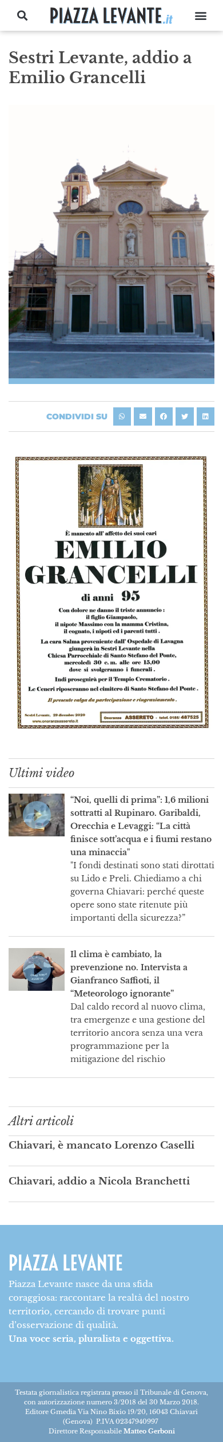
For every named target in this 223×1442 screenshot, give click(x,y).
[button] (22, 15)
